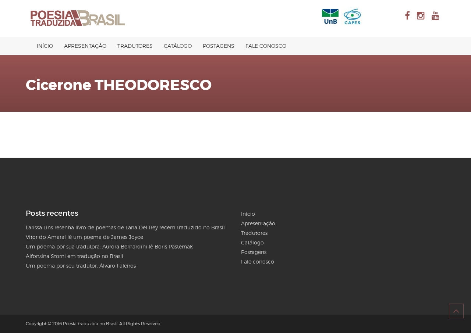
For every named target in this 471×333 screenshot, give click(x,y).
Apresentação (85, 46)
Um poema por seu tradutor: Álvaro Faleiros (81, 265)
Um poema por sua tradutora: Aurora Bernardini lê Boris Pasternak (109, 246)
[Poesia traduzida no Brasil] (78, 18)
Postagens (218, 46)
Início (45, 46)
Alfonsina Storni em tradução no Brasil (74, 256)
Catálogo (178, 46)
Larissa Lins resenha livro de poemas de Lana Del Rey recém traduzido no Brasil (125, 227)
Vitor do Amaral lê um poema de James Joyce (84, 237)
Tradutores (135, 46)
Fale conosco (265, 46)
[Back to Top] (456, 311)
